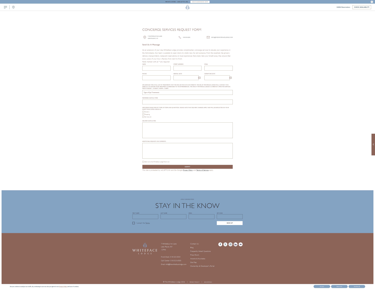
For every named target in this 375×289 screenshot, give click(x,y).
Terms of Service (202, 170)
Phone (144, 73)
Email (206, 64)
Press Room (194, 255)
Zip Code (220, 213)
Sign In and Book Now (200, 2)
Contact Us (194, 244)
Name (144, 64)
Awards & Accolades (197, 259)
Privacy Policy (188, 170)
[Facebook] (220, 244)
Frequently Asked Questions (200, 251)
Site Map (193, 262)
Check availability (361, 7)
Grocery (146, 112)
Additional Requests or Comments (154, 141)
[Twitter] (225, 244)
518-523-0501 (187, 37)
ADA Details (208, 282)
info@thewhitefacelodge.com (222, 37)
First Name (135, 213)
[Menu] (5, 7)
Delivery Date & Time (149, 120)
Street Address (178, 64)
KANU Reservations (343, 7)
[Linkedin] (236, 244)
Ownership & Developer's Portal (202, 266)
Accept (322, 286)
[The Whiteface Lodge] (187, 7)
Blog (191, 247)
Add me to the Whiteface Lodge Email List (156, 162)
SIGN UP (230, 223)
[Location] (13, 7)
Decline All (357, 286)
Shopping (147, 114)
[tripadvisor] (241, 244)
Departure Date (209, 73)
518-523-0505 (176, 261)
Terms (147, 223)
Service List (147, 117)
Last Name (164, 213)
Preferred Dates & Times (150, 98)
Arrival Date (177, 73)
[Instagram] (230, 244)
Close (372, 2)
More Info (339, 286)
